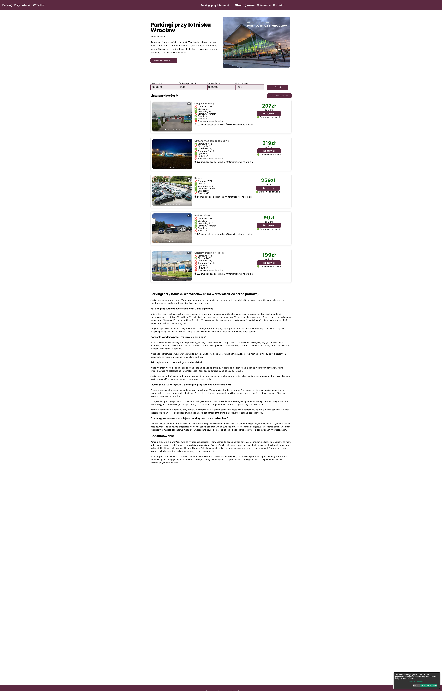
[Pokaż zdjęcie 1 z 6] (165, 129)
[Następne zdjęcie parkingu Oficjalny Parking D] (189, 116)
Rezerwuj (269, 113)
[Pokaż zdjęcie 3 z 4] (173, 279)
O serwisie (264, 5)
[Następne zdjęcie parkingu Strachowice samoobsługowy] (189, 154)
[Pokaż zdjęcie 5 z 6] (176, 129)
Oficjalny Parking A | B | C (209, 252)
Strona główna (245, 5)
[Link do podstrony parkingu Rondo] (172, 191)
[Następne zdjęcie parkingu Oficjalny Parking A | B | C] (189, 266)
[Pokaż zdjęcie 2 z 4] (171, 279)
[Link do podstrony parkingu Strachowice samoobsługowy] (172, 154)
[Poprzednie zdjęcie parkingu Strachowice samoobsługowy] (155, 154)
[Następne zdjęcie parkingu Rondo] (189, 191)
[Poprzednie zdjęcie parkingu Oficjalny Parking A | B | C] (155, 266)
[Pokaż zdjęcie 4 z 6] (173, 129)
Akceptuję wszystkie (429, 685)
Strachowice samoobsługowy (211, 140)
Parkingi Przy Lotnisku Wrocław (23, 5)
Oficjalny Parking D (205, 103)
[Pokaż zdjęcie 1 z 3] (169, 241)
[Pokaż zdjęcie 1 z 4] (168, 279)
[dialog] (417, 680)
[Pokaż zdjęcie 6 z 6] (179, 129)
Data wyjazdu (213, 83)
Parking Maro (202, 215)
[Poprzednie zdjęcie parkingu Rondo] (155, 191)
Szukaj (278, 87)
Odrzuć (416, 685)
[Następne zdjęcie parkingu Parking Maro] (189, 228)
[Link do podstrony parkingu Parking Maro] (172, 228)
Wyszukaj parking (162, 60)
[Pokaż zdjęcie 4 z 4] (176, 279)
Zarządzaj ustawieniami (416, 681)
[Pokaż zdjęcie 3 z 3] (175, 241)
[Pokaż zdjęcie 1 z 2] (171, 167)
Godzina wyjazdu (243, 83)
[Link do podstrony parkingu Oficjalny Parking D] (172, 116)
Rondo (198, 178)
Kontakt (278, 5)
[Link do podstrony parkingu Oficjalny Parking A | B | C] (172, 266)
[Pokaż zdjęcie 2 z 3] (172, 241)
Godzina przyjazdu (188, 83)
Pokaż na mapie (281, 96)
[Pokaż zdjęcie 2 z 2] (173, 167)
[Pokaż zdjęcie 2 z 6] (168, 129)
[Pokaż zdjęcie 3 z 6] (171, 129)
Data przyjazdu (157, 83)
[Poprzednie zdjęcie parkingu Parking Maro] (155, 228)
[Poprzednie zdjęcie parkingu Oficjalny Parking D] (155, 116)
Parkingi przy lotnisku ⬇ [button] (215, 5)
